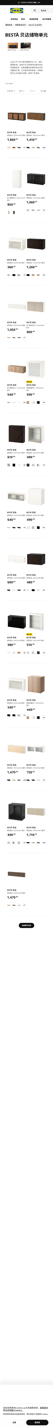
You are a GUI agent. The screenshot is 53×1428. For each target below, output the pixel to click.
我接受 (37, 1422)
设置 (14, 1422)
